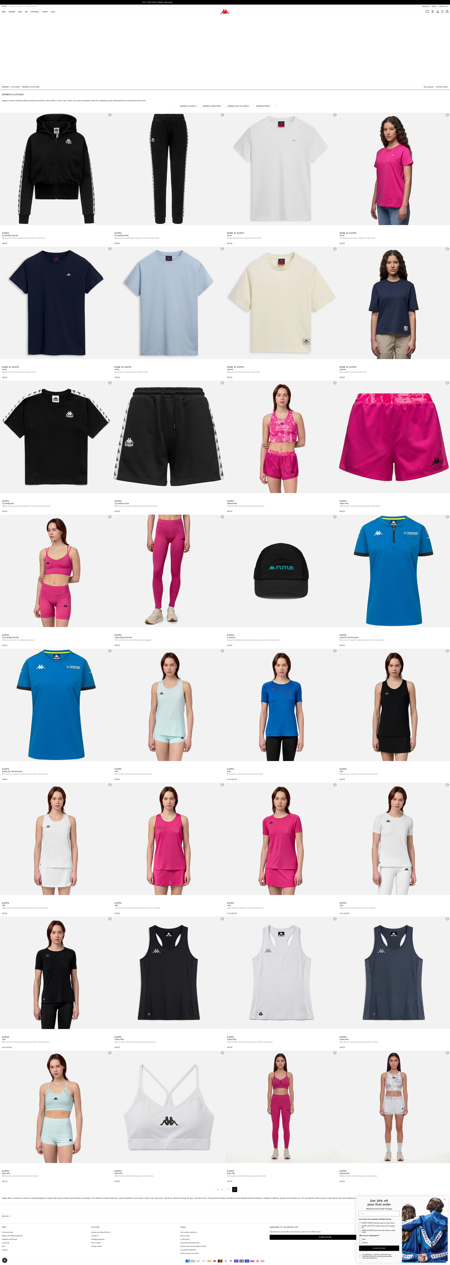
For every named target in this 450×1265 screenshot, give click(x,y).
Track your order (7, 1232)
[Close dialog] (445, 1199)
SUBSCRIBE (379, 1248)
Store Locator (95, 1243)
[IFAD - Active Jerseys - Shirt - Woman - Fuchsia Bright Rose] (236, 766)
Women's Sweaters (212, 106)
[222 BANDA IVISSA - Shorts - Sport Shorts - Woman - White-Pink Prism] (119, 498)
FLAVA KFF (253, 637)
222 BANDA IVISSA (136, 503)
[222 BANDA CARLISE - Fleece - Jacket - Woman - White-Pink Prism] (7, 230)
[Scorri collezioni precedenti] (174, 105)
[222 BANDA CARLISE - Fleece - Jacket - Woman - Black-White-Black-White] (3, 230)
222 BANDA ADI (26, 503)
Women (5, 87)
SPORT (45, 12)
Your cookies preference (188, 1232)
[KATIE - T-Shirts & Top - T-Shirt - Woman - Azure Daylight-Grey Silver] (232, 230)
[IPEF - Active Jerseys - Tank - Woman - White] (127, 766)
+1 (243, 230)
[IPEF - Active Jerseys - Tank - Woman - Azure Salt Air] (116, 766)
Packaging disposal (97, 1239)
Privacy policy (185, 1236)
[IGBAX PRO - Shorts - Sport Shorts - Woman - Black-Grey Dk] (348, 498)
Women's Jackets (188, 106)
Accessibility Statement (188, 1250)
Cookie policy (185, 1239)
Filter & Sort (442, 87)
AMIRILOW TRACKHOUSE (25, 771)
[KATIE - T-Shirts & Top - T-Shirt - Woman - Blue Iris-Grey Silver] (236, 230)
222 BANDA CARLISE (23, 235)
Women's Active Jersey (238, 106)
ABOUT (434, 6)
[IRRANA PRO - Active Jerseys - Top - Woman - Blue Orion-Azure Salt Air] (232, 498)
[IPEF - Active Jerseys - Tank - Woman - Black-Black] (119, 766)
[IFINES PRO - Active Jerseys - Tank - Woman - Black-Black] (116, 1034)
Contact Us (95, 1236)
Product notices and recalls (189, 1253)
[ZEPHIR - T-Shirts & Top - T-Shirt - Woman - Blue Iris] (232, 364)
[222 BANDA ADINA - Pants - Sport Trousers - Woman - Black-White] (116, 230)
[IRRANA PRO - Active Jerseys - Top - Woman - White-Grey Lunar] (236, 498)
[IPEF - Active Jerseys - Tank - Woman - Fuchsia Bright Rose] (123, 766)
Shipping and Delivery (9, 1239)
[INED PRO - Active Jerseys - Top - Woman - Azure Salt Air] (3, 1168)
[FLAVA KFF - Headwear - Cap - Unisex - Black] (228, 632)
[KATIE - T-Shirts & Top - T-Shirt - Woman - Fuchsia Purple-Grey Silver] (239, 230)
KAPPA (4, 6)
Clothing (15, 87)
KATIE (244, 235)
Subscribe (325, 1237)
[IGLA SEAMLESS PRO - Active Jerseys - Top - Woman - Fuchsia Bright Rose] (3, 632)
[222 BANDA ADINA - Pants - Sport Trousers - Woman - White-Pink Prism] (119, 230)
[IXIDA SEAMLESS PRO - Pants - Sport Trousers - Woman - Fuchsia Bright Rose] (116, 632)
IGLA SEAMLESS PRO (18, 637)
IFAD (245, 771)
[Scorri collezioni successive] (275, 105)
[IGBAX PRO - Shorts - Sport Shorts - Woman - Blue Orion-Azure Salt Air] (344, 498)
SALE (53, 12)
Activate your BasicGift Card (100, 1232)
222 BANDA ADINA (137, 235)
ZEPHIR (243, 369)
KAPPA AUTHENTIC (16, 6)
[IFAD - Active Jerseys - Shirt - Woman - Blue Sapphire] (228, 766)
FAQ (3, 1246)
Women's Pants (263, 106)
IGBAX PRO (360, 503)
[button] (5, 1260)
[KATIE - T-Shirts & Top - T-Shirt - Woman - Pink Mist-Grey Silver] (352, 230)
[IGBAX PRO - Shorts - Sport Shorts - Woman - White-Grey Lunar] (352, 498)
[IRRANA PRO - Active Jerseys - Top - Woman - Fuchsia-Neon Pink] (228, 498)
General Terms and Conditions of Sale (193, 1246)
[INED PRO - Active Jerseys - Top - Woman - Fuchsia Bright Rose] (7, 1168)
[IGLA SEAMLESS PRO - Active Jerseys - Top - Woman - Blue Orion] (7, 632)
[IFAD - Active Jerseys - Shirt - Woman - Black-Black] (232, 766)
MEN (4, 12)
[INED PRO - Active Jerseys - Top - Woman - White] (11, 1168)
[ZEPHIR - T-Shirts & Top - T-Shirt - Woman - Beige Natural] (228, 364)
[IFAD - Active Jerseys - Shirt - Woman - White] (239, 766)
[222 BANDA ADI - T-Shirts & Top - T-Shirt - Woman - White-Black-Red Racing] (14, 498)
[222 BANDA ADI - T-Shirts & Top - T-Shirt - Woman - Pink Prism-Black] (7, 498)
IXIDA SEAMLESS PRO (133, 637)
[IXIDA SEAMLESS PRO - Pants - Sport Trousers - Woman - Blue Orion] (119, 632)
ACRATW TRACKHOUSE (362, 637)
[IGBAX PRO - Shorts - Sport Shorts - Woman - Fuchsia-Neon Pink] (341, 498)
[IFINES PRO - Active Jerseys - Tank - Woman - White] (123, 1034)
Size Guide (5, 1243)
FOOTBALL (35, 12)
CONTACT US (443, 6)
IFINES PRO (135, 1039)
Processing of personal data (189, 1243)
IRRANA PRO (245, 503)
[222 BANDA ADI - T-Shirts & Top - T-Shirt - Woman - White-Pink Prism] (11, 498)
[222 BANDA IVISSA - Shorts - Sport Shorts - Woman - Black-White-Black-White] (116, 498)
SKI (26, 12)
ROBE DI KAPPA (31, 6)
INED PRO (20, 1173)
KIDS (20, 12)
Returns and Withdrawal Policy (12, 1236)
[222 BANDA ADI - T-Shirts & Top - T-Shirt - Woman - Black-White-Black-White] (3, 498)
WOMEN (12, 12)
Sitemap (5, 1250)
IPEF (133, 771)
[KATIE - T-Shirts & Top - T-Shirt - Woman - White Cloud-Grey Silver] (228, 230)
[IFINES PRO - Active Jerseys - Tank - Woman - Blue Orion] (119, 1034)
